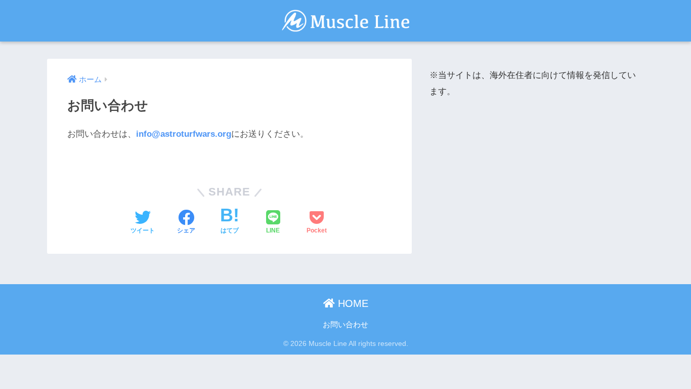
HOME (351, 303)
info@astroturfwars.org (183, 134)
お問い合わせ (345, 325)
